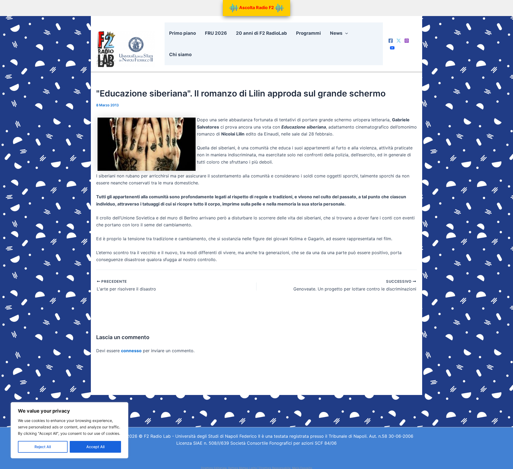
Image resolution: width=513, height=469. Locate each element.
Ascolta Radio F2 (256, 7)
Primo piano (182, 33)
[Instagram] (406, 40)
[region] (69, 430)
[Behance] (392, 47)
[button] (345, 33)
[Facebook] (390, 40)
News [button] (336, 33)
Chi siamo (180, 54)
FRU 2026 (216, 33)
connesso (131, 350)
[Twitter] (398, 40)
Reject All (42, 446)
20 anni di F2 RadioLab (261, 33)
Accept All (95, 446)
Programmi (308, 33)
